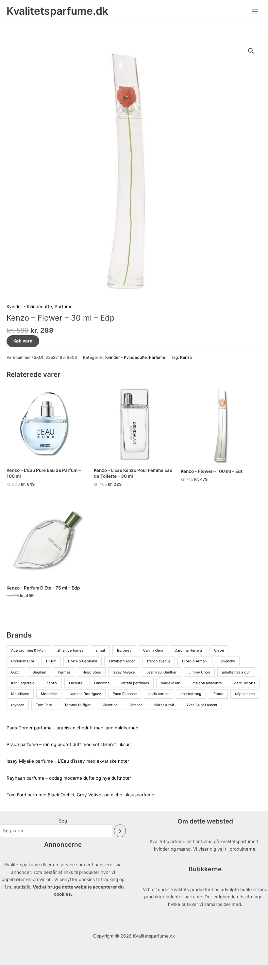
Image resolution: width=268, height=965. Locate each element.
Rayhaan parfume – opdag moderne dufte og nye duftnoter (69, 778)
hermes (64, 672)
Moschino (49, 693)
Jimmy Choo (199, 672)
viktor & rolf (164, 705)
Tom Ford (44, 705)
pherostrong (190, 693)
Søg (63, 821)
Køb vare (22, 340)
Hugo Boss (91, 672)
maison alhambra (207, 683)
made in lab (170, 683)
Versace (135, 705)
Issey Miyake (124, 672)
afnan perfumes (70, 650)
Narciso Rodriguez (85, 693)
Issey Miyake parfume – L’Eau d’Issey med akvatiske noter (68, 761)
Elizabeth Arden (122, 661)
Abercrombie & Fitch (28, 650)
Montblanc (20, 693)
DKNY (51, 661)
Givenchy (227, 661)
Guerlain (39, 672)
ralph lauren (245, 693)
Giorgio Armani (195, 661)
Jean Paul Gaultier (161, 672)
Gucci (16, 672)
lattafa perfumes (135, 683)
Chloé (219, 650)
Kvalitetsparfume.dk (57, 11)
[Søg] (120, 830)
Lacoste (75, 683)
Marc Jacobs (244, 683)
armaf (100, 650)
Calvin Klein (153, 650)
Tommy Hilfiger (77, 705)
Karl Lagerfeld (23, 683)
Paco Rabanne (125, 693)
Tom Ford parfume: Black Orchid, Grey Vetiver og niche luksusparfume (80, 794)
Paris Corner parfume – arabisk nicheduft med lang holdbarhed (72, 727)
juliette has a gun (236, 672)
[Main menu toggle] (255, 11)
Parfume (64, 306)
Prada (218, 693)
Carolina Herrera (188, 650)
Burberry (124, 650)
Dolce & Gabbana (82, 661)
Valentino (110, 705)
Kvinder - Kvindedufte (29, 306)
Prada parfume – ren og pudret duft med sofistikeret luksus (68, 744)
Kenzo (186, 357)
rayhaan (17, 705)
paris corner (158, 693)
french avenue (158, 661)
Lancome (101, 683)
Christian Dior (22, 661)
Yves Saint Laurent (201, 705)
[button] (251, 51)
